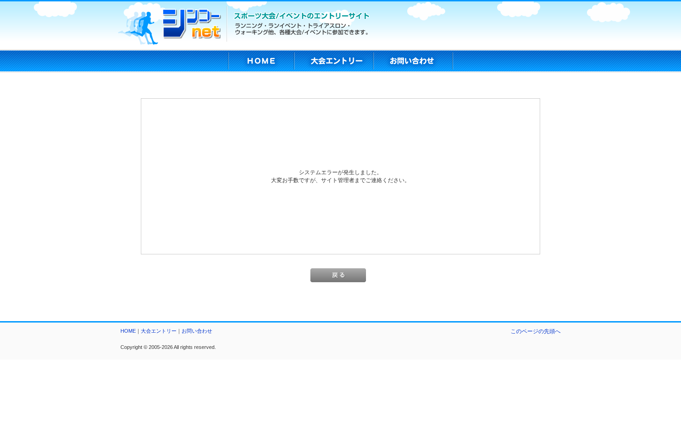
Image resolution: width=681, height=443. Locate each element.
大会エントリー (159, 331)
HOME (128, 331)
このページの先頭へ (536, 331)
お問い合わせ (197, 331)
